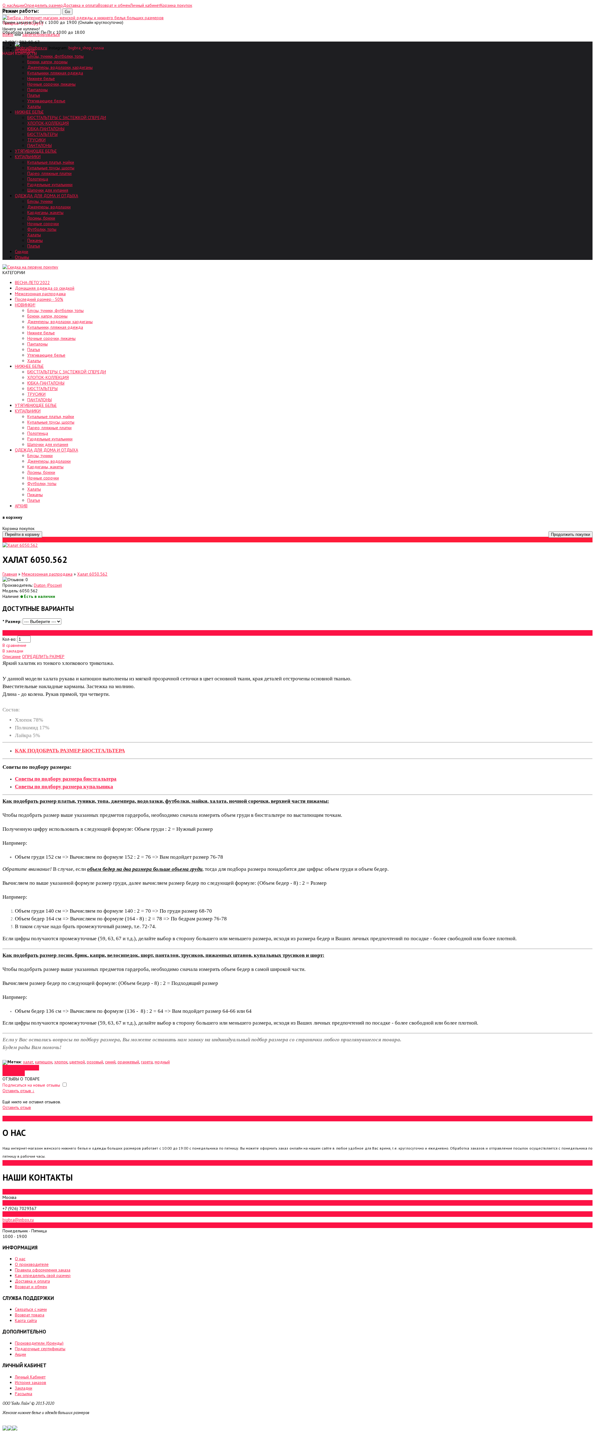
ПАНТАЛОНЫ (39, 145)
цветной (77, 1062)
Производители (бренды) (39, 1343)
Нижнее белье (41, 78)
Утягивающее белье (46, 101)
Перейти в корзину (22, 534)
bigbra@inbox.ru (31, 48)
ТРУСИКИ (36, 140)
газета (147, 1062)
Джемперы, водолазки (49, 207)
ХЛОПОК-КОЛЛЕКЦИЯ (48, 123)
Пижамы (35, 240)
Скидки (21, 251)
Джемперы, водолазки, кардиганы (60, 67)
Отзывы (22, 257)
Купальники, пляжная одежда (55, 73)
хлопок (61, 1062)
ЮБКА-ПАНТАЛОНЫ (45, 128)
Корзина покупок (176, 5)
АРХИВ (21, 506)
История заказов (30, 1382)
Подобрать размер (20, 1067)
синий (110, 1062)
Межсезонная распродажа (40, 293)
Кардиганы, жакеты (45, 212)
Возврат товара (29, 1315)
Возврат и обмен (31, 1286)
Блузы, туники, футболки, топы (55, 56)
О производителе (32, 1264)
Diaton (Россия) (48, 585)
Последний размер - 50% (39, 299)
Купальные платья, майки (50, 162)
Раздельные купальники (50, 184)
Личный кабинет (145, 5)
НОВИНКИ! (25, 305)
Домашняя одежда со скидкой (44, 288)
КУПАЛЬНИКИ (28, 156)
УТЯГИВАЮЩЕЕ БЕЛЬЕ (36, 151)
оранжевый (128, 1062)
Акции (20, 1354)
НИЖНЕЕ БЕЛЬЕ (29, 112)
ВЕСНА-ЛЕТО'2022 (32, 282)
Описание (11, 656)
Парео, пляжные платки (49, 173)
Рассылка (23, 1393)
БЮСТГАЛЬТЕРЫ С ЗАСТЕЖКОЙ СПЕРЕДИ (66, 117)
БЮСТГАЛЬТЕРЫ (42, 134)
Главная (9, 574)
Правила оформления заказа (42, 1270)
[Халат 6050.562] (20, 545)
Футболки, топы (41, 229)
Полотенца (37, 179)
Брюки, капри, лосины (47, 62)
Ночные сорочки (43, 223)
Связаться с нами (31, 1309)
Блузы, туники (40, 201)
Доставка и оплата (32, 1281)
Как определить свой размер (43, 1275)
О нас (20, 1259)
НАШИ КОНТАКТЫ (19, 53)
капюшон (43, 1062)
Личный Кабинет (30, 1377)
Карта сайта (26, 1320)
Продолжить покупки (570, 534)
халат (28, 1062)
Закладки (23, 1388)
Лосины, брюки (41, 218)
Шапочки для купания (47, 190)
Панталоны (37, 89)
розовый (95, 1062)
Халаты (34, 106)
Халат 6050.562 (92, 574)
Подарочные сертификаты (40, 1348)
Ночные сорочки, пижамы (51, 84)
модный (162, 1062)
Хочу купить (13, 1073)
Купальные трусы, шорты (50, 168)
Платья (33, 95)
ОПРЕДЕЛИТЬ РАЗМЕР (43, 656)
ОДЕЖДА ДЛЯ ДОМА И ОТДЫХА (46, 195)
